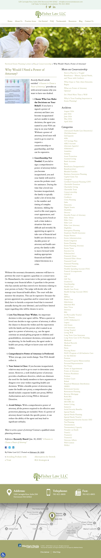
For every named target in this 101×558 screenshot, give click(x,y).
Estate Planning (70, 243)
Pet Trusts (68, 366)
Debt (66, 202)
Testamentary (69, 424)
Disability (67, 210)
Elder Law (68, 222)
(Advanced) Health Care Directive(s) (78, 130)
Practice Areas (30, 21)
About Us (18, 21)
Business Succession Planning (75, 174)
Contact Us (89, 21)
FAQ (52, 21)
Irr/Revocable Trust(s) (73, 315)
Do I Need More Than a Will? (76, 94)
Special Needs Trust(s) (72, 417)
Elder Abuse (69, 217)
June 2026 (68, 116)
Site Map (56, 552)
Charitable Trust (70, 189)
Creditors (67, 197)
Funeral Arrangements (73, 271)
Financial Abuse (70, 256)
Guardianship (69, 284)
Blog (80, 21)
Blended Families (70, 171)
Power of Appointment (73, 368)
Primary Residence (71, 373)
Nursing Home (70, 350)
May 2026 (68, 119)
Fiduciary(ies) (69, 253)
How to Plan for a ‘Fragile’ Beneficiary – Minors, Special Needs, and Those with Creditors (78, 75)
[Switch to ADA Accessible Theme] (3, 554)
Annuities (67, 151)
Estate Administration (72, 238)
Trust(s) (67, 432)
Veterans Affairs (70, 440)
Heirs (66, 294)
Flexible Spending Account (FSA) (77, 269)
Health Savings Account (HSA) (76, 292)
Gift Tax (67, 279)
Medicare (67, 345)
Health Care (68, 286)
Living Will (68, 332)
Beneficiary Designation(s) (74, 166)
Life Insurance (69, 327)
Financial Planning (71, 263)
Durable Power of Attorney (74, 215)
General (67, 274)
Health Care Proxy (71, 289)
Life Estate (68, 325)
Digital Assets (69, 207)
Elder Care (68, 220)
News (66, 348)
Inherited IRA (69, 304)
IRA (65, 312)
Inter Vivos (68, 307)
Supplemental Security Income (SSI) (78, 419)
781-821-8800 (64, 4)
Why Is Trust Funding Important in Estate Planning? (78, 99)
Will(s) (67, 445)
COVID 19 (68, 194)
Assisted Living (70, 159)
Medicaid (67, 340)
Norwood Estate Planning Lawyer (18, 64)
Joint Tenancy (69, 317)
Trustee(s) (68, 435)
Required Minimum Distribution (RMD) (76, 385)
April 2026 (68, 121)
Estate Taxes (69, 248)
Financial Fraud (70, 261)
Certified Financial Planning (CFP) (77, 182)
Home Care (68, 299)
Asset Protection (70, 156)
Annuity (67, 153)
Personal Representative (73, 363)
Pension (67, 358)
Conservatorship (45, 64)
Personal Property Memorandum (77, 361)
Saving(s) (67, 399)
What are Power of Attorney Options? (75, 89)
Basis (66, 164)
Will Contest (69, 442)
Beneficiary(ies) (70, 169)
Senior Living (69, 404)
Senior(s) (67, 407)
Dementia (68, 205)
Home (10, 21)
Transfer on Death (71, 430)
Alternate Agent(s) (71, 146)
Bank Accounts (70, 161)
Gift (65, 276)
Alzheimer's (68, 148)
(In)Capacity (69, 136)
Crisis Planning (70, 199)
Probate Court (69, 378)
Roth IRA (68, 396)
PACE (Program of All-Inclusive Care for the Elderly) (78, 354)
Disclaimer (45, 552)
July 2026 (67, 114)
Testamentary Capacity (73, 427)
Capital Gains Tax (71, 176)
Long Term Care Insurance (74, 335)
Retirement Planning (72, 391)
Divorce (67, 212)
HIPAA (67, 297)
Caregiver (68, 179)
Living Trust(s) (70, 330)
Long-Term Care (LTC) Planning (77, 338)
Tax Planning (69, 422)
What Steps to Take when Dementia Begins (78, 83)
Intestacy (67, 309)
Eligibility (67, 228)
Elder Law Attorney (72, 225)
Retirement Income (71, 389)
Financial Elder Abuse (72, 258)
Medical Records (70, 343)
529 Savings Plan (70, 141)
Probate (67, 376)
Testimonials (61, 21)
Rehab (66, 381)
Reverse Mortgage (71, 394)
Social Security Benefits (73, 409)
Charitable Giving (71, 187)
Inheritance (68, 302)
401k (66, 138)
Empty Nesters (70, 235)
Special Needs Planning (73, 414)
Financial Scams (70, 266)
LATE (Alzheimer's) (72, 320)
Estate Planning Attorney (74, 245)
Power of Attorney (71, 371)
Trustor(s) (68, 437)
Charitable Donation (72, 184)
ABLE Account (70, 143)
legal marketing (59, 547)
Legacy (66, 322)
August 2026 (69, 111)
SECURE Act (69, 401)
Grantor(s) (68, 281)
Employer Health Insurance (74, 233)
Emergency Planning (72, 230)
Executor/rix (69, 251)
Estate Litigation (70, 240)
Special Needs (69, 412)
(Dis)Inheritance (70, 133)
